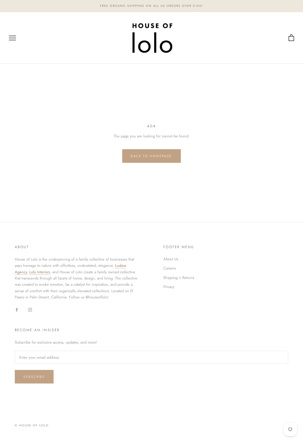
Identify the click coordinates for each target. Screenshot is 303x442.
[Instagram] (30, 309)
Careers (169, 268)
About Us (170, 259)
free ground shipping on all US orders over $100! (151, 6)
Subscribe (34, 376)
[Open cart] (291, 38)
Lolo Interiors (39, 272)
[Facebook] (17, 309)
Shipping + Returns (178, 277)
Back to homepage (151, 156)
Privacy (169, 287)
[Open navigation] (12, 37)
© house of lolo (32, 425)
